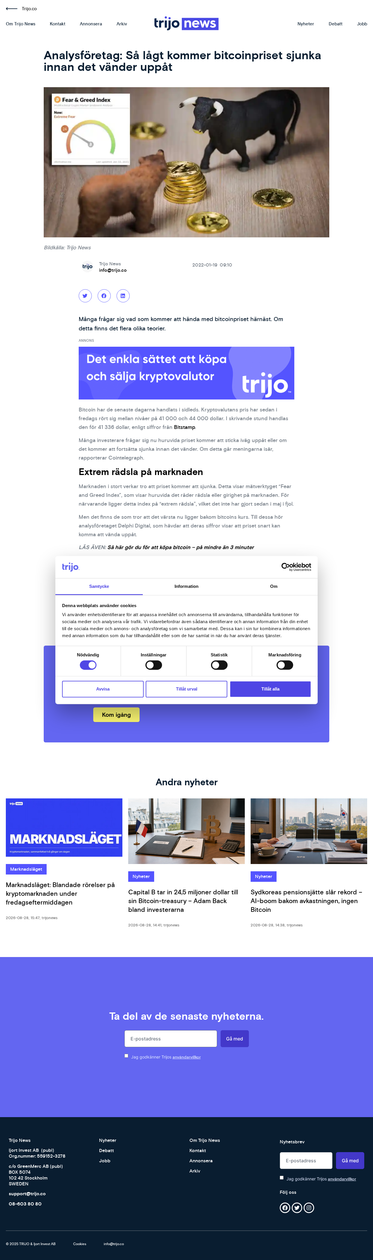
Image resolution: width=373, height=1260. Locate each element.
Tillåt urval (186, 688)
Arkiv (122, 24)
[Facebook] (285, 1208)
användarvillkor (187, 1057)
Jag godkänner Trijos (166, 1056)
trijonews (49, 918)
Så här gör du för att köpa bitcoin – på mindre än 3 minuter (180, 547)
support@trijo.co (27, 1193)
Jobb (362, 24)
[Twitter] (297, 1208)
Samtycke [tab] (99, 586)
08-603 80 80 (25, 1204)
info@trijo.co (113, 270)
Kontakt (57, 24)
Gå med (234, 1039)
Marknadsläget (26, 869)
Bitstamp (184, 427)
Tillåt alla (270, 688)
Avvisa (103, 688)
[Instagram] (309, 1208)
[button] (85, 295)
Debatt (335, 24)
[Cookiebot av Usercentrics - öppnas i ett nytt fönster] (285, 567)
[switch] (153, 665)
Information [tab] (186, 586)
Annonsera (91, 24)
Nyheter (306, 24)
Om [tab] (273, 586)
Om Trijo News (20, 24)
